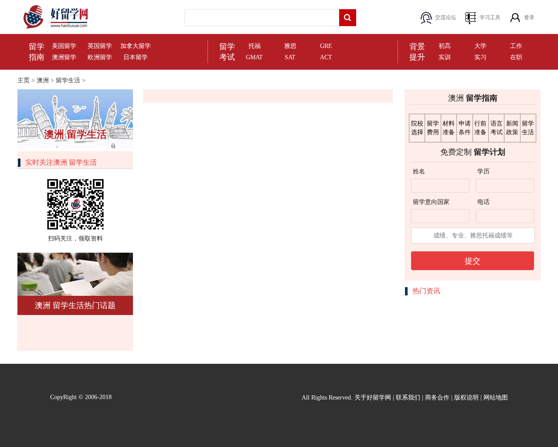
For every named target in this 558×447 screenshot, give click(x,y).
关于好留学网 (372, 397)
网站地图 (495, 397)
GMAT (254, 57)
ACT (326, 57)
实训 (445, 57)
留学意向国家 (431, 202)
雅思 (290, 46)
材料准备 (448, 127)
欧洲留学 (100, 57)
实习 (480, 57)
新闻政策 (512, 127)
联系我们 (408, 397)
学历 (483, 171)
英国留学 (100, 46)
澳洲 (43, 80)
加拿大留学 (135, 46)
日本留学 (135, 57)
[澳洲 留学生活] (75, 118)
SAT (290, 57)
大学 (480, 46)
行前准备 (480, 127)
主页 (23, 80)
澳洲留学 (64, 57)
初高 (445, 46)
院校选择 (417, 127)
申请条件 (465, 127)
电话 (483, 202)
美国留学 (64, 46)
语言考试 (496, 127)
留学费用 (433, 127)
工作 (516, 46)
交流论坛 (445, 17)
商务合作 (437, 397)
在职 (516, 57)
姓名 (419, 171)
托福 (254, 46)
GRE (326, 46)
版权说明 (466, 397)
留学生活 (68, 80)
